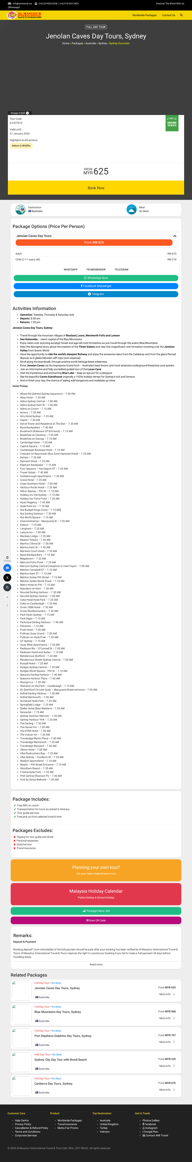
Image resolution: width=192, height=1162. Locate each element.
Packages (77, 43)
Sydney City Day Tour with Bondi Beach (60, 1059)
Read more (96, 964)
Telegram (121, 269)
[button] (96, 239)
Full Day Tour (42, 982)
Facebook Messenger (96, 286)
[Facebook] (7, 568)
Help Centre (21, 1120)
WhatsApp (71, 269)
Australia (91, 43)
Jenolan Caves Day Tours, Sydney (57, 988)
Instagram (151, 1127)
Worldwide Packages (144, 15)
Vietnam (105, 1131)
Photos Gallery (151, 1120)
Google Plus (151, 1131)
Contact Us (168, 15)
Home (65, 43)
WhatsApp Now (97, 278)
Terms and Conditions (27, 1131)
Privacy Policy (23, 1124)
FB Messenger (96, 269)
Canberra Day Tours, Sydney (53, 1083)
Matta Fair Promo (68, 1127)
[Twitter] (7, 578)
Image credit (20, 112)
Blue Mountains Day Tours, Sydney (57, 1012)
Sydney (102, 43)
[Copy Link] (7, 587)
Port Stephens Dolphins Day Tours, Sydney (63, 1036)
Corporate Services (26, 1135)
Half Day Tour (42, 1054)
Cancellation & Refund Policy (31, 1127)
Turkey (104, 1127)
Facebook (150, 1124)
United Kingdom (109, 1124)
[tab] (96, 239)
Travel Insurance (67, 1124)
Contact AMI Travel (157, 1135)
